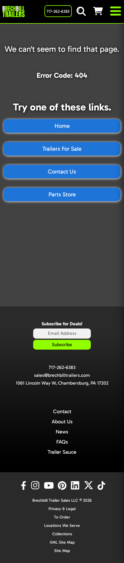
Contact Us (62, 171)
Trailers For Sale (62, 148)
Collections (62, 533)
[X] (89, 485)
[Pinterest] (62, 485)
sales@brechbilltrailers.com (62, 375)
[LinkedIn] (76, 485)
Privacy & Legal (62, 508)
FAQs (62, 442)
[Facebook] (23, 485)
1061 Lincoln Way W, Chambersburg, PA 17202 (62, 383)
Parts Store (62, 194)
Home (62, 125)
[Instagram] (36, 485)
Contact (62, 411)
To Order (62, 517)
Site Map (62, 550)
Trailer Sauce (62, 452)
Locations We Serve (62, 525)
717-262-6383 (62, 367)
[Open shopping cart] (101, 11)
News (62, 432)
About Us (62, 421)
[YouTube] (49, 485)
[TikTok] (102, 485)
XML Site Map (62, 542)
